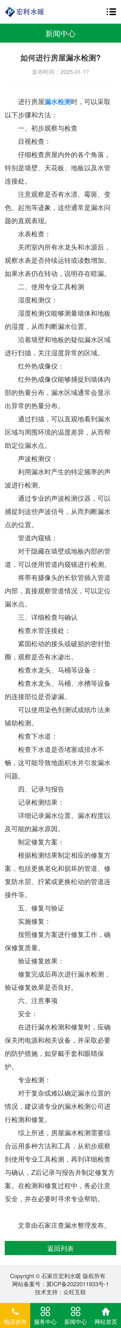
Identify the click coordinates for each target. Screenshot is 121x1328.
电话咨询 (15, 1321)
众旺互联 (74, 1292)
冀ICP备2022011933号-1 (77, 1284)
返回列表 (60, 1248)
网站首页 (106, 1321)
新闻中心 (75, 1321)
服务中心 (45, 1321)
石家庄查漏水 (58, 1225)
